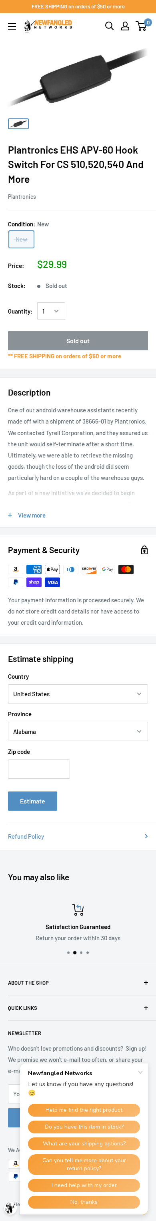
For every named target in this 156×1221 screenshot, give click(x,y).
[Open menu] (12, 26)
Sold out (78, 340)
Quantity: (20, 311)
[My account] (125, 26)
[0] (141, 26)
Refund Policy (26, 836)
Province (20, 713)
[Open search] (109, 26)
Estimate (32, 801)
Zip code (19, 751)
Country (18, 676)
